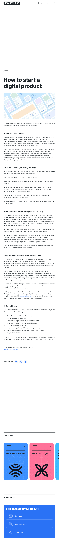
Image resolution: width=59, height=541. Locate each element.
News (6, 71)
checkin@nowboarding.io (12, 349)
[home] (12, 3)
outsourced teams (25, 296)
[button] (54, 3)
